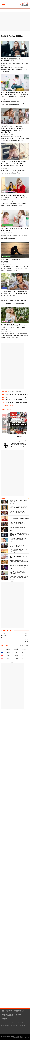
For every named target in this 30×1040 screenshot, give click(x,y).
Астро (26, 441)
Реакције (18, 391)
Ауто (17, 1025)
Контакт (8, 1032)
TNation (27, 1037)
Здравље (9, 1022)
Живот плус (14, 1022)
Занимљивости (8, 1025)
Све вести (3, 498)
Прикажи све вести (7, 405)
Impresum (3, 1032)
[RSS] (28, 498)
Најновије (4, 391)
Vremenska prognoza (7, 630)
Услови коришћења (10, 1027)
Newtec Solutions (19, 1037)
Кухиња (19, 1022)
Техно (14, 1025)
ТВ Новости (22, 1025)
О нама (3, 1027)
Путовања (24, 1022)
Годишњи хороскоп (18, 441)
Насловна (3, 1022)
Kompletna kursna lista (22, 646)
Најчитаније (11, 391)
